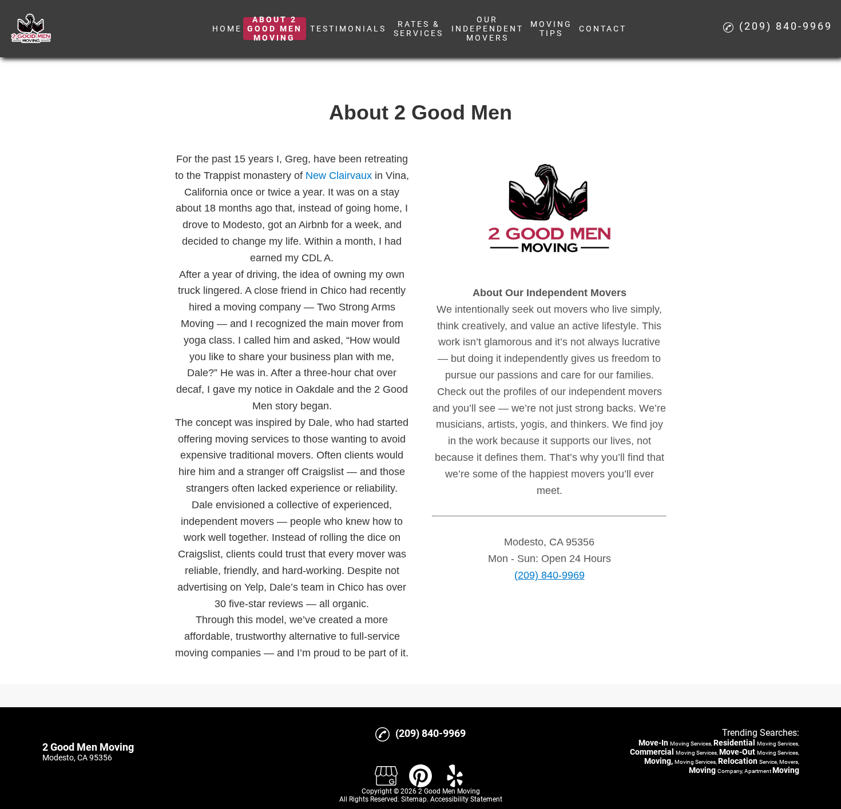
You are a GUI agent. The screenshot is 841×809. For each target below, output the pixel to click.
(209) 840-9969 (549, 575)
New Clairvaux (339, 175)
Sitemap (414, 799)
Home (227, 28)
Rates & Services (418, 28)
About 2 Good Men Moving (274, 28)
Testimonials (348, 28)
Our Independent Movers (487, 28)
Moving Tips (551, 28)
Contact (602, 28)
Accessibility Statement (466, 799)
